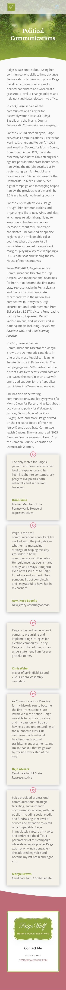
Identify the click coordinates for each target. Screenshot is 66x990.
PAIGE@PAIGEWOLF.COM (33, 960)
